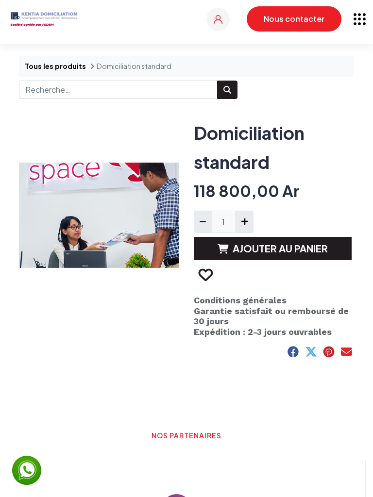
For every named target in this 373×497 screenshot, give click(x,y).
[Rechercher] (227, 90)
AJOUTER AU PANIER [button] (280, 248)
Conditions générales (240, 300)
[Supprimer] (203, 222)
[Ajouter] (244, 222)
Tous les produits (55, 66)
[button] (205, 274)
